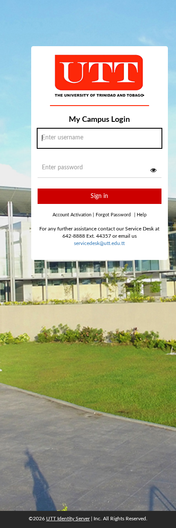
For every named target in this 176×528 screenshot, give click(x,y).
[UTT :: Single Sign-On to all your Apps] (99, 83)
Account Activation (73, 214)
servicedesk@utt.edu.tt (99, 243)
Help (140, 214)
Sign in (99, 196)
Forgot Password (113, 214)
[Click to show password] (153, 170)
